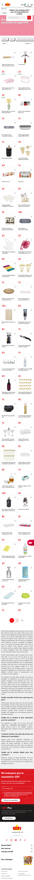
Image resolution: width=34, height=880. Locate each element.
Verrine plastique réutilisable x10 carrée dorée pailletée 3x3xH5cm (8, 205)
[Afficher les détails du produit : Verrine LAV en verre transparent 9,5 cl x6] (25, 432)
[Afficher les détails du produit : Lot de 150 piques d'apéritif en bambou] (25, 151)
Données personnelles (7, 878)
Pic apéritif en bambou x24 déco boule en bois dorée (25, 276)
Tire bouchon (21, 64)
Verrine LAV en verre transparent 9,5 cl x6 (23, 440)
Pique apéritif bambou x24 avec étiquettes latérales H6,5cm (25, 393)
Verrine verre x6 (6, 181)
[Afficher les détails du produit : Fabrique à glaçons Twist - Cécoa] (25, 478)
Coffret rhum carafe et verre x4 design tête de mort (8, 486)
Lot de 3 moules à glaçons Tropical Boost (8, 276)
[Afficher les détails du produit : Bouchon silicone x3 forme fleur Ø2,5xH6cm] (8, 104)
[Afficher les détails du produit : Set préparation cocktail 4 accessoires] (25, 549)
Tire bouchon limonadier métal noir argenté (24, 346)
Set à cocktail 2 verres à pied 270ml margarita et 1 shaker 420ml (8, 440)
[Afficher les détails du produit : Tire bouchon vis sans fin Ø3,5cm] (8, 338)
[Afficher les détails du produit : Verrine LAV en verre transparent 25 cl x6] (8, 525)
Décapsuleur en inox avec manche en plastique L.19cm (24, 323)
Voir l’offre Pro (9, 818)
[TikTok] (25, 840)
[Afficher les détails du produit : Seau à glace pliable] (8, 151)
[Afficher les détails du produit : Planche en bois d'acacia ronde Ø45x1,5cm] (8, 291)
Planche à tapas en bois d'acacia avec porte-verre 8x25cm (8, 65)
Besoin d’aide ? (6, 845)
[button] (24, 5)
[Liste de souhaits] (15, 53)
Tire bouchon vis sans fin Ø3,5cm (8, 346)
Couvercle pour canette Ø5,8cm (24, 603)
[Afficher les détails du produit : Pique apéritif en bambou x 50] (8, 315)
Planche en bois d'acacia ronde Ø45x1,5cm (8, 299)
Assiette (5, 39)
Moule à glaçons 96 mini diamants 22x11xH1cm (24, 463)
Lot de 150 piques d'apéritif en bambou (23, 159)
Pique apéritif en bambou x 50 (8, 323)
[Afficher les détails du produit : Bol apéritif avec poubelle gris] (8, 408)
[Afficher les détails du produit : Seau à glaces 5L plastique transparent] (8, 244)
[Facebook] (6, 840)
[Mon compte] (28, 5)
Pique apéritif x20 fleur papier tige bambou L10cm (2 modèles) (25, 88)
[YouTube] (15, 840)
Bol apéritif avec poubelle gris (8, 416)
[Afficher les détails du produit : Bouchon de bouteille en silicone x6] (25, 104)
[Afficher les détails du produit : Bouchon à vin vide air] (25, 502)
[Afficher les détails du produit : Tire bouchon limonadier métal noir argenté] (25, 338)
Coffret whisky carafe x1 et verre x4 (8, 580)
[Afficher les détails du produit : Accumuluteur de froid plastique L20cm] (25, 572)
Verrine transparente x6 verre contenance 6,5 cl (24, 533)
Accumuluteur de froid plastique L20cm (24, 580)
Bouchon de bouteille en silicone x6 (24, 112)
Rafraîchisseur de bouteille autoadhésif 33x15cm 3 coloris (8, 393)
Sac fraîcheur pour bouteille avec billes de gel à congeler (25, 369)
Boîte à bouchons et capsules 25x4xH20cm (8, 229)
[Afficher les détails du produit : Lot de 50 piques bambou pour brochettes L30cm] (25, 408)
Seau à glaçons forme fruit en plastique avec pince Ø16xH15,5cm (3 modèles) (25, 252)
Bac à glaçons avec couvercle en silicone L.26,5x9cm (7, 135)
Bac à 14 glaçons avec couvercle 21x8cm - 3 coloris (23, 299)
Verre (12, 39)
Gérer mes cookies (23, 871)
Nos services (5, 848)
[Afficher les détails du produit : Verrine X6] (25, 174)
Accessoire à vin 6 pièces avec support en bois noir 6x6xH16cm (8, 510)
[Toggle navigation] (2, 4)
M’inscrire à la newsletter (11, 800)
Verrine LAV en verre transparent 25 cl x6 (7, 533)
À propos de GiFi (7, 852)
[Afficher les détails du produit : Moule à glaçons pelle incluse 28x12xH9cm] (25, 127)
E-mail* (4, 786)
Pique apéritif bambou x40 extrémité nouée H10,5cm (8, 463)
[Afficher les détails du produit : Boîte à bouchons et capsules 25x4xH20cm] (8, 221)
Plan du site (4, 871)
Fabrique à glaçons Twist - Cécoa (25, 486)
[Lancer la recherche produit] (2, 8)
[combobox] (4, 43)
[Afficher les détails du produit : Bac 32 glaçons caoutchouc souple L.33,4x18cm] (25, 221)
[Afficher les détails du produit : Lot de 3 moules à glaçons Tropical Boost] (8, 268)
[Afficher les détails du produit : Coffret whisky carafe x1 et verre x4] (8, 572)
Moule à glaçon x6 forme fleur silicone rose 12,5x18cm (8, 88)
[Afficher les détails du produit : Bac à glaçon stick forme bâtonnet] (8, 596)
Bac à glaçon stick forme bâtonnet (8, 603)
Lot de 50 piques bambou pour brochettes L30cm (24, 416)
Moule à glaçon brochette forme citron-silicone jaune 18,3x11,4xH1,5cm (8, 557)
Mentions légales (5, 876)
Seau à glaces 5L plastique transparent (8, 252)
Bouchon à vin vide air (23, 509)
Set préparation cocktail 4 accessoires (24, 557)
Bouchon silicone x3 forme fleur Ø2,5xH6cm (8, 112)
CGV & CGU (4, 873)
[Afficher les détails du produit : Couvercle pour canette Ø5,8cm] (25, 596)
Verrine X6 (20, 181)
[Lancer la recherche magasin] (29, 17)
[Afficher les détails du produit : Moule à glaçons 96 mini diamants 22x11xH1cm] (25, 455)
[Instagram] (11, 840)
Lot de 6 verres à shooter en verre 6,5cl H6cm (8, 369)
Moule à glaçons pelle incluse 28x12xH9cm (23, 135)
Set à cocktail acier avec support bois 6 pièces (24, 205)
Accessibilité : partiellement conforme (24, 874)
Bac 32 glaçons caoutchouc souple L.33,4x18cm (23, 229)
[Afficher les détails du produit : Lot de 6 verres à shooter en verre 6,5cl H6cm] (8, 361)
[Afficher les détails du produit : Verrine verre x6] (8, 174)
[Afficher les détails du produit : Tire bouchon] (25, 57)
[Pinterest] (20, 840)
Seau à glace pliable (7, 158)
